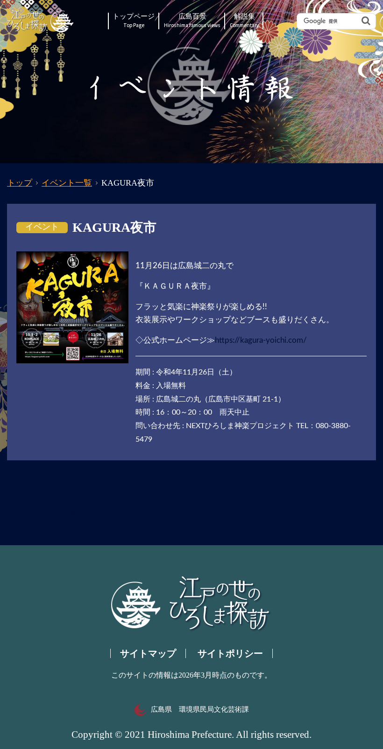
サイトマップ (148, 653)
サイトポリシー (230, 653)
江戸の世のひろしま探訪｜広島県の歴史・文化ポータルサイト (41, 21)
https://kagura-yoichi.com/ (261, 340)
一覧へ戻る (67, 512)
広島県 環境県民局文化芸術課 (200, 709)
